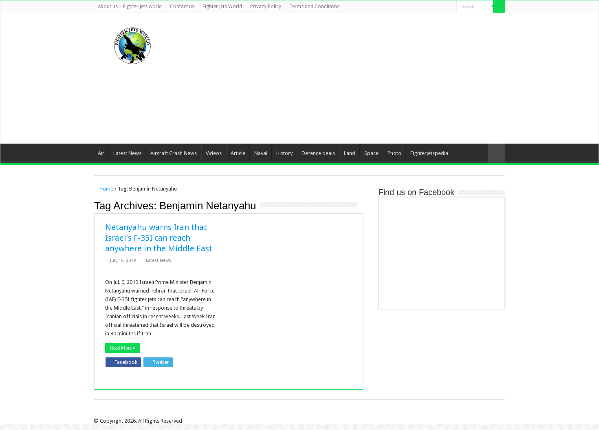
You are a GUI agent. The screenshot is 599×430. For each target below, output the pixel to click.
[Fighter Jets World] (132, 44)
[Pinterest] (435, 7)
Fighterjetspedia (429, 153)
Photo (394, 153)
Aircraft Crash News (173, 153)
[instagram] (450, 7)
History (284, 153)
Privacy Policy (265, 6)
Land (349, 153)
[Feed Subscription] (361, 205)
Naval (260, 153)
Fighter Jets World (222, 6)
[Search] (499, 6)
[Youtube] (443, 7)
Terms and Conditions (314, 6)
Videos (214, 153)
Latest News (127, 153)
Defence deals (318, 153)
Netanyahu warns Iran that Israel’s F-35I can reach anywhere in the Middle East (158, 237)
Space (371, 153)
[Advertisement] (351, 78)
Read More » (122, 348)
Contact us (182, 6)
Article (238, 153)
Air (101, 153)
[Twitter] (427, 7)
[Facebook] (419, 7)
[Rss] (412, 7)
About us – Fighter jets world (130, 6)
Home (105, 189)
